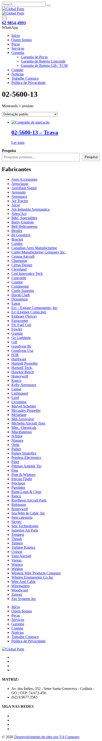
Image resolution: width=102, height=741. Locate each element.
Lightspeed (19, 393)
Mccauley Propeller (26, 410)
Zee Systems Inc (23, 599)
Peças (15, 44)
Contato (17, 70)
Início (15, 36)
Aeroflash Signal (24, 188)
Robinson (18, 505)
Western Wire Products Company (36, 573)
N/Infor (17, 436)
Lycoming (19, 402)
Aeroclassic (20, 184)
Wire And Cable (23, 582)
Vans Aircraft (21, 556)
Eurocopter (19, 321)
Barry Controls (22, 222)
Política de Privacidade (28, 83)
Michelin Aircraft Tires (28, 423)
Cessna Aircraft (22, 256)
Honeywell (19, 376)
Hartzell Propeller (24, 363)
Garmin (17, 333)
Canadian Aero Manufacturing (34, 248)
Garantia (17, 53)
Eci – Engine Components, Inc (34, 308)
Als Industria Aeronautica (30, 209)
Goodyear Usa (22, 351)
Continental (20, 286)
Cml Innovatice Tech (27, 273)
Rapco (16, 496)
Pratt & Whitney (23, 475)
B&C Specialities (24, 218)
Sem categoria (21, 517)
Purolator (18, 487)
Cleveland (19, 269)
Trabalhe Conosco (25, 78)
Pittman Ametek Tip (26, 466)
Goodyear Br (21, 346)
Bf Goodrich (20, 235)
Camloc (17, 244)
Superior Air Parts (24, 530)
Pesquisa (91, 157)
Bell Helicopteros (24, 226)
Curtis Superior (22, 291)
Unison (16, 552)
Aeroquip (18, 192)
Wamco (17, 564)
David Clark (20, 295)
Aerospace (19, 196)
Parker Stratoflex (24, 453)
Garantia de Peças (34, 57)
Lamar (16, 389)
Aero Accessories (24, 179)
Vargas (16, 560)
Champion (19, 261)
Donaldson (19, 299)
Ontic (15, 445)
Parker (16, 449)
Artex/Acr (19, 214)
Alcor (15, 205)
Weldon (17, 569)
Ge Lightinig (21, 338)
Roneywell (19, 509)
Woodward (19, 590)
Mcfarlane (19, 415)
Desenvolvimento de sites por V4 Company (47, 737)
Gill (14, 342)
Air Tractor (19, 201)
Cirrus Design (21, 265)
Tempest (17, 535)
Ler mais (17, 142)
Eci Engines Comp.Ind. (28, 312)
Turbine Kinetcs (23, 547)
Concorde (18, 278)
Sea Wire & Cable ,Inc (28, 513)
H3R (15, 355)
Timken (17, 543)
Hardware (18, 359)
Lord (15, 398)
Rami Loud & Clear (26, 492)
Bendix (16, 231)
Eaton (15, 303)
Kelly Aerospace (23, 385)
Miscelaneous (21, 432)
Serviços (17, 48)
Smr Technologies (24, 526)
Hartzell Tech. (21, 368)
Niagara (17, 440)
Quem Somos (21, 40)
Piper (15, 462)
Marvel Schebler (23, 406)
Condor (17, 282)
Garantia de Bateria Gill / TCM (44, 65)
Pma (14, 470)
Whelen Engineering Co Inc (32, 577)
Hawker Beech (22, 372)
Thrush (16, 539)
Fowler (16, 329)
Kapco (16, 380)
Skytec (16, 522)
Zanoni (16, 594)
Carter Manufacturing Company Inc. (38, 252)
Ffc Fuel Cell (21, 325)
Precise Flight (21, 479)
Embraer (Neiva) (24, 316)
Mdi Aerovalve (22, 419)
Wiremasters (20, 586)
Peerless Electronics (26, 457)
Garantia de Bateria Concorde (43, 61)
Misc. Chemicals (23, 428)
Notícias (17, 74)
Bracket (17, 239)
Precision (18, 483)
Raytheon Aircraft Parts (28, 500)
